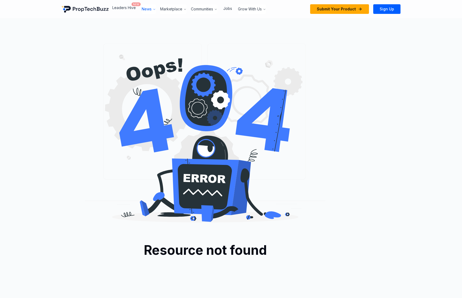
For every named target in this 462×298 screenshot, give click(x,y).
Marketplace (171, 9)
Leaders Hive (124, 7)
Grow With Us (250, 9)
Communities (202, 9)
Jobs (227, 8)
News (147, 9)
